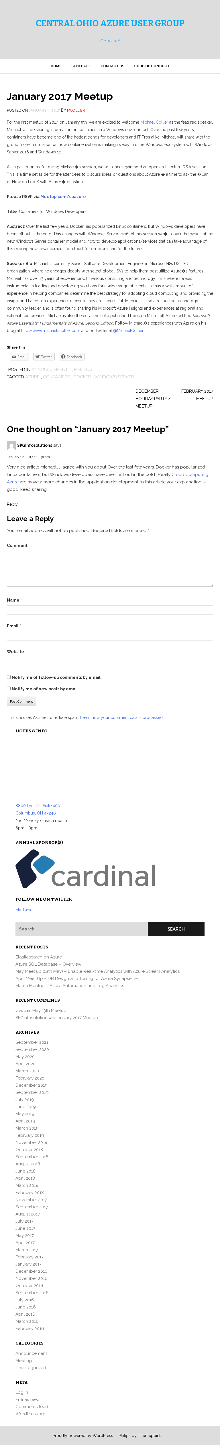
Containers (56, 376)
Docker (82, 376)
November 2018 (31, 1142)
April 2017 (25, 1242)
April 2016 (25, 1314)
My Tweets (25, 910)
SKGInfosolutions (34, 445)
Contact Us (112, 66)
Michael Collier (154, 122)
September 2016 (32, 1292)
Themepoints (150, 1435)
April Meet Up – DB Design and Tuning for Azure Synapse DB (77, 978)
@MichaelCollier (128, 330)
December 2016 (31, 1271)
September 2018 (31, 1156)
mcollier (76, 110)
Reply (12, 504)
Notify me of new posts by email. (45, 689)
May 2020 (25, 1056)
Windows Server (114, 376)
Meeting (83, 369)
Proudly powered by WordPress (83, 1435)
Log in (21, 1392)
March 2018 (26, 1185)
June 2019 (25, 1106)
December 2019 (31, 1085)
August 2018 (27, 1164)
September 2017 (31, 1206)
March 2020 (27, 1071)
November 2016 (31, 1278)
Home (56, 66)
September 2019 (32, 1092)
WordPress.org (30, 1413)
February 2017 (29, 1257)
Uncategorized (30, 1367)
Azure (32, 376)
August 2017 (27, 1214)
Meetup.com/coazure (63, 196)
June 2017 (25, 1228)
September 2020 (32, 1049)
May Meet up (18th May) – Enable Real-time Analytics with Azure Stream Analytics (97, 971)
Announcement (50, 369)
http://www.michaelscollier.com (50, 330)
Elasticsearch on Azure (38, 957)
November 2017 (31, 1199)
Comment (17, 545)
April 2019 (25, 1121)
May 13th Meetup (49, 1010)
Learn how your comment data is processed (121, 717)
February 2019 (29, 1135)
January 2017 (28, 1264)
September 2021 (31, 1042)
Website (15, 651)
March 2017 (26, 1249)
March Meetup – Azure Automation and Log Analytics (69, 985)
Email (14, 626)
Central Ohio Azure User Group (110, 23)
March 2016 (27, 1321)
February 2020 (29, 1078)
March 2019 (27, 1128)
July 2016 (24, 1299)
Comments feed (31, 1406)
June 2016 (25, 1307)
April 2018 (25, 1178)
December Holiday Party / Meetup (153, 399)
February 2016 (29, 1328)
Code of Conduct (152, 66)
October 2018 (29, 1149)
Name (14, 600)
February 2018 (29, 1192)
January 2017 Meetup (77, 1017)
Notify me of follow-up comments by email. (57, 677)
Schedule (81, 66)
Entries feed (27, 1399)
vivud (20, 1010)
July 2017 (24, 1221)
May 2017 (24, 1235)
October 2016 (29, 1285)
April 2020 (25, 1063)
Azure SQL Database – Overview (48, 964)
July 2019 (24, 1099)
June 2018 (25, 1171)
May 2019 (24, 1113)
